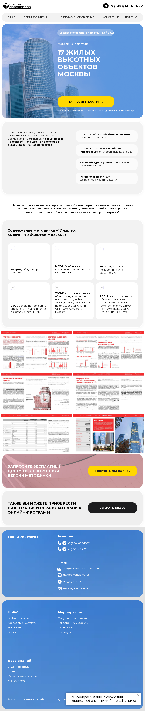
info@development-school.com (81, 568)
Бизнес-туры (65, 627)
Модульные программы (72, 618)
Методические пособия (22, 676)
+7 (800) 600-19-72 (126, 6)
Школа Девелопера (75, 588)
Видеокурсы (65, 632)
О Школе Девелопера (21, 618)
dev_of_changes (72, 581)
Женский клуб (16, 680)
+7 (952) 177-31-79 (77, 549)
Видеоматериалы (18, 666)
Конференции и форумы (73, 622)
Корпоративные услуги (22, 622)
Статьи (12, 671)
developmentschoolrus (76, 574)
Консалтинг (15, 627)
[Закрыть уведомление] (138, 695)
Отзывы (12, 632)
